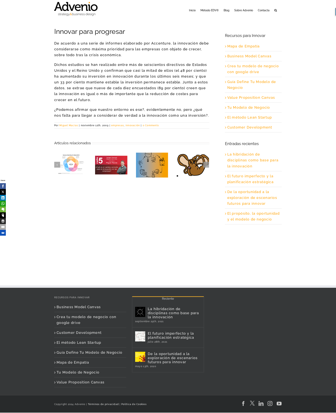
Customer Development (249, 127)
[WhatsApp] (3, 203)
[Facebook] (3, 186)
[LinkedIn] (3, 198)
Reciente (168, 298)
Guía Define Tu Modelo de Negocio (89, 352)
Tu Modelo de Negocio (248, 107)
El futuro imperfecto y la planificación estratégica (171, 335)
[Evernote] (3, 209)
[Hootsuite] (3, 215)
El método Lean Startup (249, 117)
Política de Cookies (134, 404)
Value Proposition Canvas (251, 97)
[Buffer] (3, 221)
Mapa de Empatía (243, 46)
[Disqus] (131, 227)
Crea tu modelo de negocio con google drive (86, 320)
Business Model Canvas (249, 56)
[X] (3, 192)
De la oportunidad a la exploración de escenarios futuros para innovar (252, 198)
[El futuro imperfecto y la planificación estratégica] (140, 336)
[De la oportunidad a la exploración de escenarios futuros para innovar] (140, 357)
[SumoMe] (3, 233)
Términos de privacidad (103, 404)
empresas (117, 125)
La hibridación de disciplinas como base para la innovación (253, 160)
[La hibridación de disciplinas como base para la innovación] (140, 312)
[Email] (3, 227)
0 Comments (151, 125)
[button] (275, 10)
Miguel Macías (68, 125)
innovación (133, 125)
